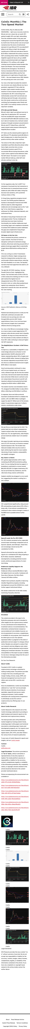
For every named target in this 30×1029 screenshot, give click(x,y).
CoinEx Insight (15, 740)
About (8, 1019)
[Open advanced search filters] (23, 14)
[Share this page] (28, 14)
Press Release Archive (17, 1019)
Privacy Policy (23, 1026)
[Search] (20, 14)
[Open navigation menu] (2, 14)
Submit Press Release (8, 1023)
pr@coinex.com (5, 748)
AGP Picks (4, 2)
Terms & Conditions (22, 1023)
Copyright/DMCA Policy (10, 1026)
